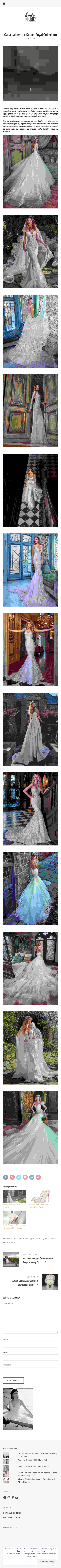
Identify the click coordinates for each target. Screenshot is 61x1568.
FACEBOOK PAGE (10, 1527)
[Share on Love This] (26, 1177)
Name (6, 1339)
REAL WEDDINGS (12, 1513)
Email (6, 1352)
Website (7, 1365)
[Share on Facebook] (6, 1177)
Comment (8, 1303)
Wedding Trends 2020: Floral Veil (32, 1460)
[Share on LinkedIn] (32, 1177)
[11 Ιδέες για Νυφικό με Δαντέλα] (14, 1196)
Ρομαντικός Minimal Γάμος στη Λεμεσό (30, 1259)
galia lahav (35, 1238)
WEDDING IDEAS (11, 1517)
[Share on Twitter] (19, 1177)
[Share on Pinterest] (12, 1177)
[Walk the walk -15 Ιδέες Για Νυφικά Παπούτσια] (40, 1196)
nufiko (13, 1242)
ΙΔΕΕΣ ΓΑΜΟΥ (29, 39)
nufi (6, 1242)
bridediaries (23, 1238)
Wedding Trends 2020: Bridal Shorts (33, 1466)
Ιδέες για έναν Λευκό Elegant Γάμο (30, 1281)
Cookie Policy (31, 1556)
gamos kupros (49, 1238)
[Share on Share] (39, 1177)
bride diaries (9, 1238)
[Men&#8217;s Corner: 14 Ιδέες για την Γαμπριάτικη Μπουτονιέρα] (14, 1217)
